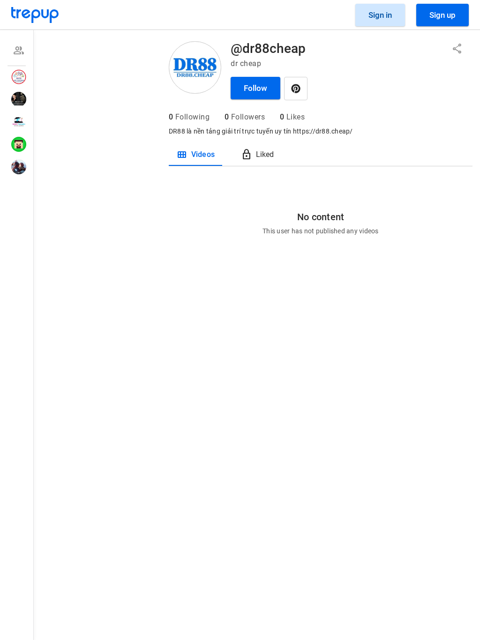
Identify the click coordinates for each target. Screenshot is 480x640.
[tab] (195, 154)
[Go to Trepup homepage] (35, 15)
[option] (17, 50)
